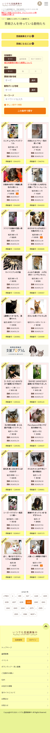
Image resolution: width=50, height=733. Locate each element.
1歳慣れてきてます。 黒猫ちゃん (13, 317)
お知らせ (4, 705)
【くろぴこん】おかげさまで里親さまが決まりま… (12, 384)
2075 (31, 608)
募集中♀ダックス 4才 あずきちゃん (37, 514)
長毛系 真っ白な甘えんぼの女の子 (13, 470)
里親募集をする (23, 36)
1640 (36, 602)
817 (27, 596)
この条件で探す (25, 111)
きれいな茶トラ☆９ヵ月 (37, 316)
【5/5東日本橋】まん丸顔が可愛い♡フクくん (13, 426)
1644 (23, 608)
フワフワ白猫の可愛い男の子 (12, 229)
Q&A (3, 679)
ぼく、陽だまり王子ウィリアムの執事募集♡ (12, 557)
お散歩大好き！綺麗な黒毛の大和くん (12, 185)
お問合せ (4, 699)
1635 (45, 596)
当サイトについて (8, 692)
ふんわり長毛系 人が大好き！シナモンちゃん (37, 273)
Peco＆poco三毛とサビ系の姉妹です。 (37, 426)
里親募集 (22, 59)
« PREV (6, 596)
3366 (25, 614)
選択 (33, 80)
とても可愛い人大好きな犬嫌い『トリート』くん (37, 185)
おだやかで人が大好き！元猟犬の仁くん (37, 229)
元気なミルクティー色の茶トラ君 (37, 142)
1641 (43, 602)
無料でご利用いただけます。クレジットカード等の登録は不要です (19, 13)
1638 (21, 602)
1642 (8, 608)
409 (19, 596)
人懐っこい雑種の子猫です (37, 557)
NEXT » (33, 614)
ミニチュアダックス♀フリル (12, 142)
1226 (36, 596)
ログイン (32, 639)
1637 (14, 602)
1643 (15, 608)
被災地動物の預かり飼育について (18, 62)
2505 (40, 608)
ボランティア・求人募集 (10, 666)
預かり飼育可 (36, 59)
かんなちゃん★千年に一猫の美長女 (37, 470)
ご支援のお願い (7, 673)
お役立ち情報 (6, 686)
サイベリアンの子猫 (13, 272)
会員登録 (18, 639)
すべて (10, 59)
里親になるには (23, 43)
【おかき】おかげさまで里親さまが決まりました (37, 382)
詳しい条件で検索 (14, 104)
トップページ (6, 647)
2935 (16, 614)
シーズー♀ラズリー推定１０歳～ (12, 514)
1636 (7, 602)
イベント (4, 660)
